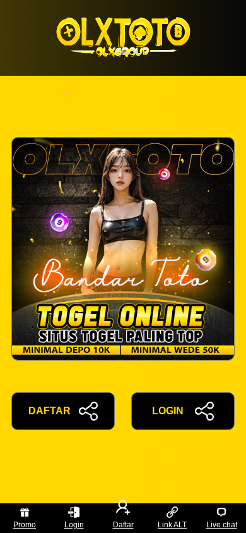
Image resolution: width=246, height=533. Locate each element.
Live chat (221, 524)
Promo (24, 524)
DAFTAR (49, 410)
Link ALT (172, 524)
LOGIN (168, 410)
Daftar (123, 524)
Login (74, 524)
